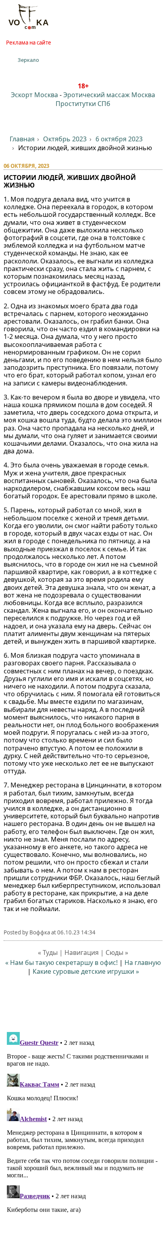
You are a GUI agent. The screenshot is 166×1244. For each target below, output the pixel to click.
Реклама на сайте (28, 42)
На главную (142, 962)
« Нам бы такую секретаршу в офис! (61, 962)
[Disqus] (83, 1129)
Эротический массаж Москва (109, 94)
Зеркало (28, 59)
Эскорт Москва (34, 94)
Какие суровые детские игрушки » (86, 971)
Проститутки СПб (83, 103)
